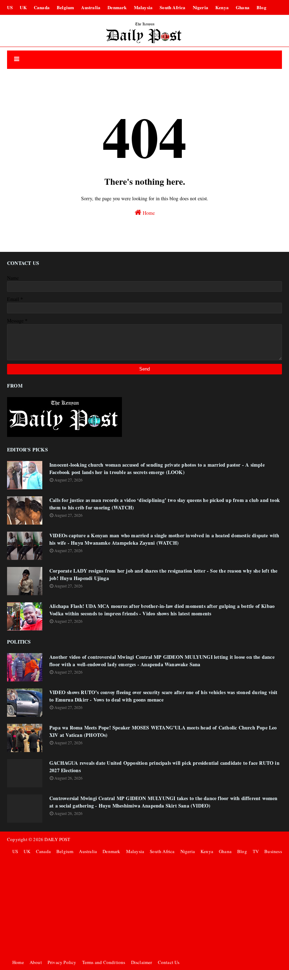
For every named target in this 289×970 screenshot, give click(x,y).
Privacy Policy (62, 962)
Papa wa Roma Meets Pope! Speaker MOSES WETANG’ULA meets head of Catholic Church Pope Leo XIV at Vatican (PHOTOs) (163, 731)
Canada (42, 7)
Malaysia (143, 7)
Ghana (243, 7)
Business (273, 851)
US (10, 7)
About (36, 962)
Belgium (65, 7)
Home (148, 212)
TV (256, 851)
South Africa (172, 7)
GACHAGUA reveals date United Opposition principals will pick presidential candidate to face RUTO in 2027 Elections (164, 766)
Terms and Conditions (103, 962)
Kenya (222, 7)
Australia (90, 7)
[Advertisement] (146, 906)
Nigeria (200, 7)
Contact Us (169, 962)
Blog (261, 7)
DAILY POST (57, 839)
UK (23, 7)
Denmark (117, 7)
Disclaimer (141, 962)
